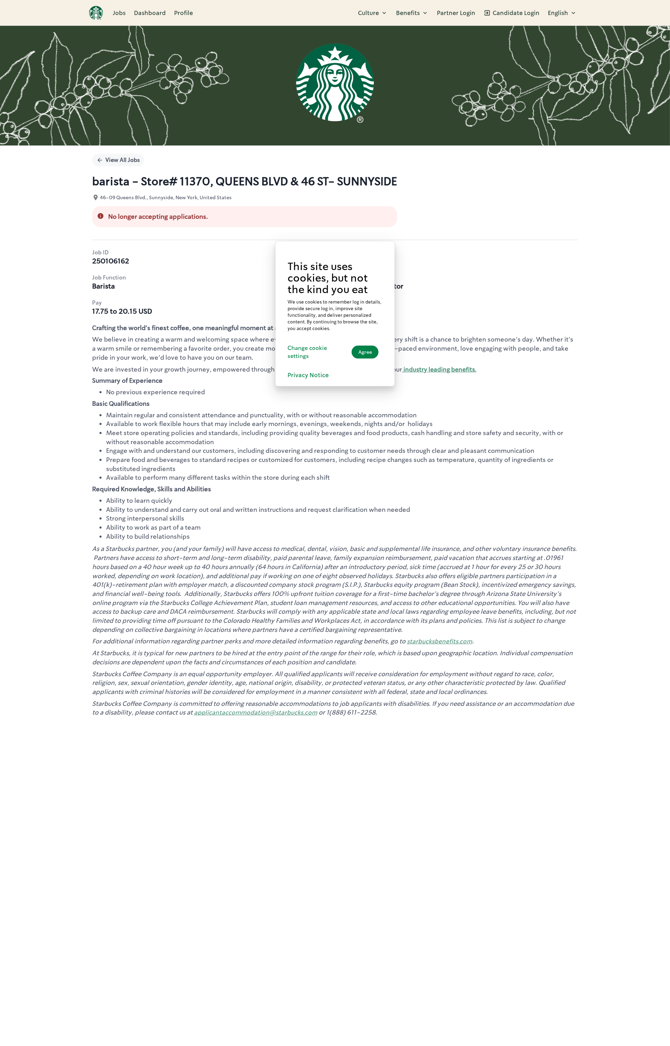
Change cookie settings (307, 352)
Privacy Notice (308, 375)
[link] (96, 12)
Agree (365, 352)
